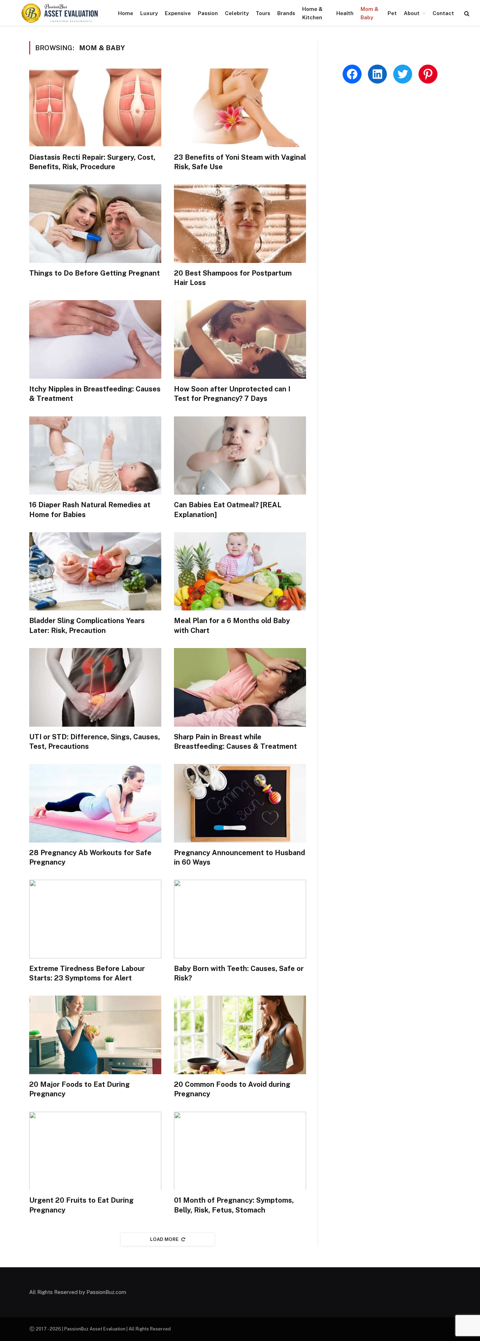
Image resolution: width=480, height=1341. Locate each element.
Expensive (178, 13)
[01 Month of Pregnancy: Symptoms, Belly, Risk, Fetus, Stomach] (240, 1151)
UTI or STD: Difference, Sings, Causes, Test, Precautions (94, 742)
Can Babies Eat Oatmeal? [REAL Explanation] (227, 509)
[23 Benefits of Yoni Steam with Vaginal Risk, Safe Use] (240, 107)
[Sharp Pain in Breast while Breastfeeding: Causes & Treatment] (240, 687)
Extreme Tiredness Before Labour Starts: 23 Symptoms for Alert (87, 973)
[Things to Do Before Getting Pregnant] (95, 223)
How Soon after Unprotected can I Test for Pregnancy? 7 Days (232, 394)
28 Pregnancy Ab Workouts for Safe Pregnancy (90, 857)
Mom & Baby (369, 13)
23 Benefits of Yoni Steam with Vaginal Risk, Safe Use (240, 162)
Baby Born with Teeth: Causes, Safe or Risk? (239, 973)
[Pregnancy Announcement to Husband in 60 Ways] (240, 803)
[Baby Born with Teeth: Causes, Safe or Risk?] (240, 919)
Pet (392, 13)
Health (344, 13)
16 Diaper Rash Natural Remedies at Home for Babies (89, 509)
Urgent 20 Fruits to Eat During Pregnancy (81, 1205)
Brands (286, 13)
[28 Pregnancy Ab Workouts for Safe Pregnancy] (95, 803)
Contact (443, 13)
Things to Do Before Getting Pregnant (94, 273)
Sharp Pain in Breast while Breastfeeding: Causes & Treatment (235, 742)
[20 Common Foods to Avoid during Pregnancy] (240, 1035)
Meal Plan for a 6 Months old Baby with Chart (232, 625)
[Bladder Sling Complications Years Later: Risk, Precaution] (95, 571)
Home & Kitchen (312, 13)
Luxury (149, 13)
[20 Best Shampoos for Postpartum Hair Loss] (240, 223)
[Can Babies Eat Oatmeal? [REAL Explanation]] (240, 455)
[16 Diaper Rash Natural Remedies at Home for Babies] (95, 455)
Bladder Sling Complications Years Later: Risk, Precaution (87, 625)
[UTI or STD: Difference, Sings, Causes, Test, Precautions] (95, 687)
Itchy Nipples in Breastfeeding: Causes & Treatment (95, 394)
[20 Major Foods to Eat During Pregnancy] (95, 1035)
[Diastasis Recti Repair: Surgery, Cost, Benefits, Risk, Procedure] (95, 107)
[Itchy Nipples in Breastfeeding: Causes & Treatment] (95, 339)
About (412, 13)
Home (125, 13)
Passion (208, 13)
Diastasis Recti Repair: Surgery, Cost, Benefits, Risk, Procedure (92, 162)
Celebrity (237, 13)
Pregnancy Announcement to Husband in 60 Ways (239, 857)
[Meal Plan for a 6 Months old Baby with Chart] (240, 571)
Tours (263, 13)
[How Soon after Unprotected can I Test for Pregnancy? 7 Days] (240, 339)
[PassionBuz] (60, 13)
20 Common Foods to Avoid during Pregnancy (232, 1089)
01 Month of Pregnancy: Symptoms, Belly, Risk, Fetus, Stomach (234, 1205)
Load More (164, 1239)
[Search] (466, 13)
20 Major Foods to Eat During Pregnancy (79, 1089)
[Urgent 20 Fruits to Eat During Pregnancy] (95, 1151)
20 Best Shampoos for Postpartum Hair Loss (233, 278)
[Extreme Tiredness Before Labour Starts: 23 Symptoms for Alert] (95, 919)
